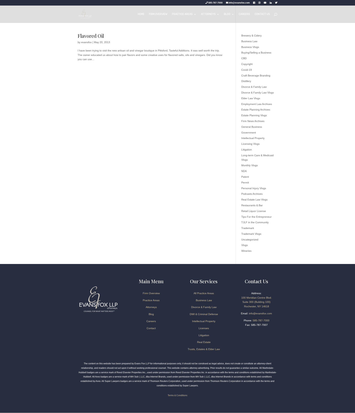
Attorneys (208, 14)
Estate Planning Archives (255, 109)
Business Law (249, 41)
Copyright (247, 64)
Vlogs (244, 245)
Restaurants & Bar (252, 205)
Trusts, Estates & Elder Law (204, 349)
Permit (245, 182)
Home (141, 14)
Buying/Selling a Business (256, 52)
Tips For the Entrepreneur (256, 216)
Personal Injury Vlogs (253, 188)
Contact (151, 328)
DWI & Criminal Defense (204, 314)
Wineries (246, 250)
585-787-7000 (215, 3)
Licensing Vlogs (250, 143)
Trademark (247, 228)
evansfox (86, 42)
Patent (245, 176)
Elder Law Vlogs (250, 98)
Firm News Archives (252, 121)
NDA (244, 171)
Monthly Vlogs (249, 165)
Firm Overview (158, 14)
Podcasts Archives (252, 193)
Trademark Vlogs (251, 233)
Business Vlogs (250, 47)
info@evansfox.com (239, 3)
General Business (251, 126)
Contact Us (262, 14)
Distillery (246, 81)
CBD (244, 58)
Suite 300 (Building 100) (256, 301)
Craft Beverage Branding (255, 75)
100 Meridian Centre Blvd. (256, 297)
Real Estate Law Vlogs (254, 199)
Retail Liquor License (253, 211)
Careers (244, 14)
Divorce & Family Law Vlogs (257, 92)
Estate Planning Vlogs (254, 115)
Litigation (246, 149)
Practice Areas (182, 14)
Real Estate (204, 342)
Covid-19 (246, 69)
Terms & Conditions (177, 395)
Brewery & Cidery (251, 35)
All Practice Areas (204, 293)
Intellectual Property (253, 138)
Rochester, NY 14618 (256, 306)
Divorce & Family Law (254, 86)
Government (248, 132)
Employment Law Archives (256, 104)
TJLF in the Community (255, 222)
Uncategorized (249, 239)
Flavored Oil (91, 36)
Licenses (204, 328)
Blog (227, 14)
